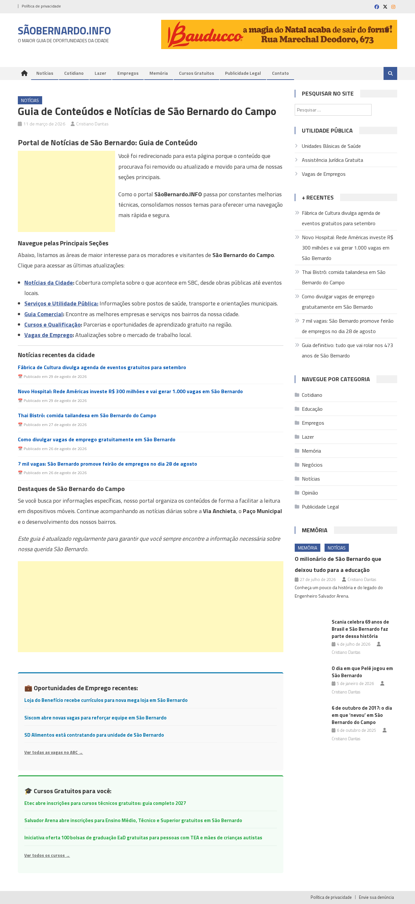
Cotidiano (74, 73)
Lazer (100, 73)
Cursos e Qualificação (52, 324)
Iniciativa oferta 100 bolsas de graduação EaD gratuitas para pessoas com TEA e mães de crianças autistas (143, 837)
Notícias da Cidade (48, 282)
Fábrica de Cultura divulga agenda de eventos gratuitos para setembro (102, 367)
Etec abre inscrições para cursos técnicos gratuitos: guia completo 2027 (105, 803)
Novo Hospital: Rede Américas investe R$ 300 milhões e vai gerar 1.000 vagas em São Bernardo (130, 391)
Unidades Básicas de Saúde (331, 146)
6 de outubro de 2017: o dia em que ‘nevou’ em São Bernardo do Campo (362, 715)
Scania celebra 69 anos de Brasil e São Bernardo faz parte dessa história (360, 629)
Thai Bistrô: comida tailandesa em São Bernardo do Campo (87, 415)
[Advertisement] (66, 191)
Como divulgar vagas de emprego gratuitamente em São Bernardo (96, 439)
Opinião (310, 493)
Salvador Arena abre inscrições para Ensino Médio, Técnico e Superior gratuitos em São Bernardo (133, 820)
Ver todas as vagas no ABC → (53, 752)
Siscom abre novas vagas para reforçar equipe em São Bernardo (95, 717)
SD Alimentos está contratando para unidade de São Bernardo (94, 735)
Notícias (44, 73)
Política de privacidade (41, 6)
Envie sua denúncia (376, 897)
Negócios (312, 465)
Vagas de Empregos (324, 174)
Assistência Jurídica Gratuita (332, 160)
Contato (280, 73)
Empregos (127, 73)
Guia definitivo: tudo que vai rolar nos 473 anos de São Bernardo (347, 350)
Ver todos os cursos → (47, 855)
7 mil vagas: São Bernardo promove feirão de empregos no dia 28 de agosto (107, 463)
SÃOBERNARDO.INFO (64, 30)
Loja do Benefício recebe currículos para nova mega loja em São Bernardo (106, 700)
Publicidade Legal (243, 73)
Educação (312, 409)
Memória (158, 73)
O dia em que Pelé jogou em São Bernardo (362, 672)
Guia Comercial (43, 314)
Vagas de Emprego (48, 334)
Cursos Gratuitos (196, 73)
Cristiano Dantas (92, 123)
